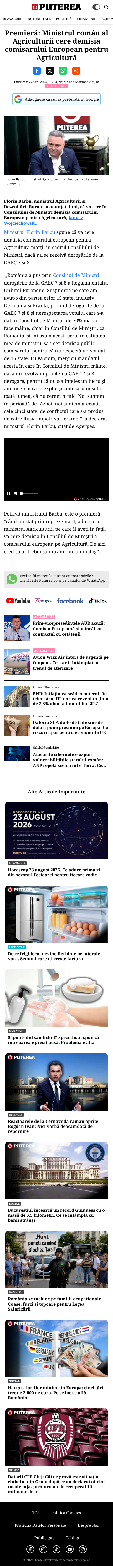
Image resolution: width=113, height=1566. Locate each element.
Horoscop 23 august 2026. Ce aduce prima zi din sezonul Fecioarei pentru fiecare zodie (54, 872)
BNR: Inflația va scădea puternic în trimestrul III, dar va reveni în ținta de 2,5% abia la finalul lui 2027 (71, 698)
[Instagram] (43, 1549)
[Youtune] (70, 1549)
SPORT (14, 1470)
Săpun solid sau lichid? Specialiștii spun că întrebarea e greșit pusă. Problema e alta (53, 1040)
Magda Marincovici (79, 81)
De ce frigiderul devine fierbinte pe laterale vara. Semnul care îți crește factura (54, 956)
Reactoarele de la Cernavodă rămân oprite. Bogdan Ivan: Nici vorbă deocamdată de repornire (54, 1126)
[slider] (29, 495)
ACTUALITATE (39, 19)
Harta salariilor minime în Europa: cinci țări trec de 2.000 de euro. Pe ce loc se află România (55, 1393)
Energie (15, 1115)
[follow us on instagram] (43, 601)
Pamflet (16, 1292)
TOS (35, 1512)
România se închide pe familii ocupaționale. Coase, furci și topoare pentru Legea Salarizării (55, 1304)
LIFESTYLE (17, 947)
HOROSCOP (17, 863)
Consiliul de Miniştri (76, 275)
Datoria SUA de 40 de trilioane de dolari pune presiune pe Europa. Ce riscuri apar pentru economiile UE (70, 727)
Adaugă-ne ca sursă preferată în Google (62, 99)
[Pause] (8, 494)
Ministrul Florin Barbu (29, 232)
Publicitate (44, 1537)
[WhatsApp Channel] (83, 1549)
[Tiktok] (56, 1549)
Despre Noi (88, 1525)
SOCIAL (14, 1203)
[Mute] (16, 494)
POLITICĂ (64, 19)
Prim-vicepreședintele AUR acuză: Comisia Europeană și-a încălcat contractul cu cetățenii (69, 628)
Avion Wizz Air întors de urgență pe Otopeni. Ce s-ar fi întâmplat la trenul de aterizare (71, 663)
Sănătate (16, 1031)
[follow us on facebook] (70, 601)
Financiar (86, 19)
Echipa (72, 1537)
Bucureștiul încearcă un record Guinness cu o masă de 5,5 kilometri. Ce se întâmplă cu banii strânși (56, 1215)
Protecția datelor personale (40, 1525)
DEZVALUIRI (13, 19)
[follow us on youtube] (18, 601)
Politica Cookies (66, 1512)
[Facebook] (30, 1549)
